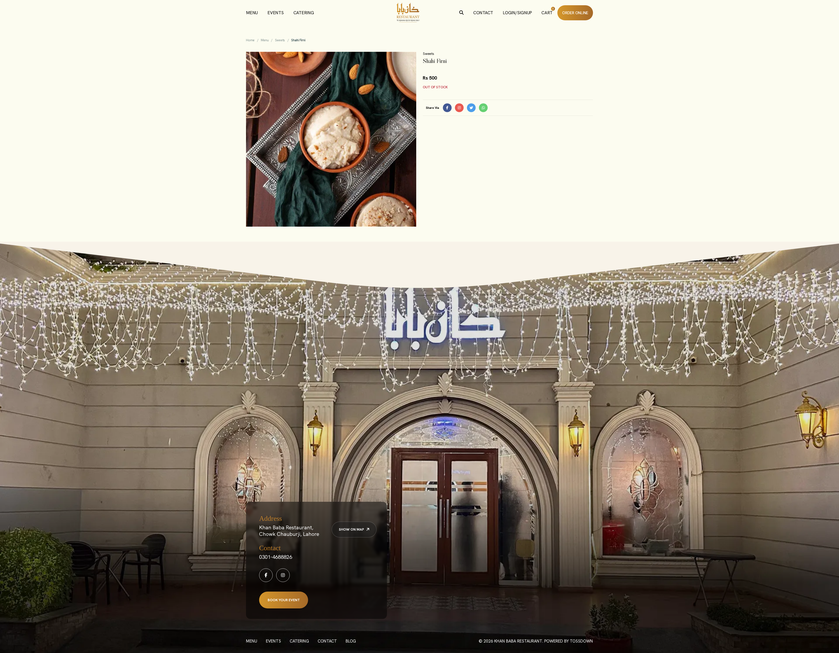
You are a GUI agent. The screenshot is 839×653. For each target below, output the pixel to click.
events (273, 641)
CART (547, 13)
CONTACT (483, 13)
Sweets (280, 40)
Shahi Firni (298, 40)
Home (250, 40)
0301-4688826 (275, 557)
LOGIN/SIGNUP (517, 13)
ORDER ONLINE (575, 12)
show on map (351, 529)
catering (299, 641)
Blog (351, 641)
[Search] (461, 13)
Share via (432, 108)
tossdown (581, 641)
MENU (252, 13)
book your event (284, 600)
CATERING (303, 13)
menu (251, 641)
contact (327, 641)
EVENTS (275, 13)
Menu (265, 40)
